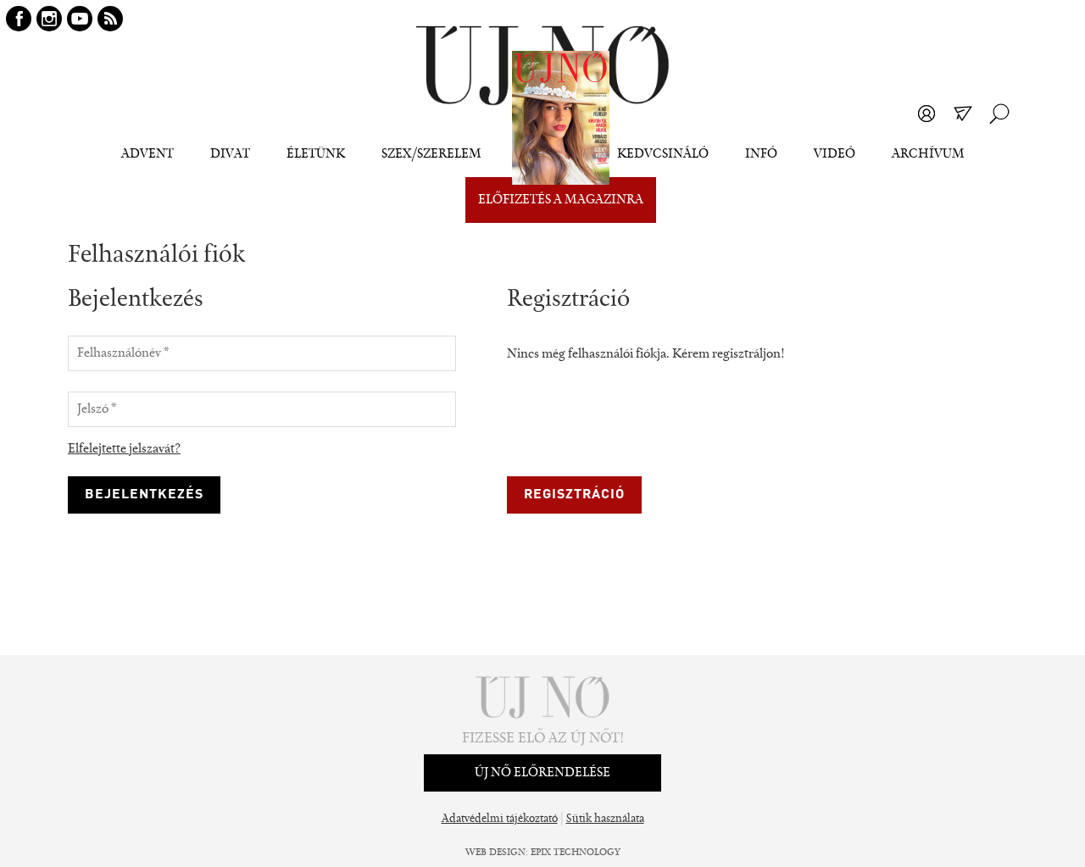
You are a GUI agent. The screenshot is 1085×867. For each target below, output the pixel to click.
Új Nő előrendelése (542, 773)
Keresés (999, 113)
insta (49, 18)
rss (110, 18)
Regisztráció (574, 495)
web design (495, 853)
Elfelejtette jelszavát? (124, 449)
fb (18, 18)
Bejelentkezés (926, 113)
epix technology (575, 853)
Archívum (928, 154)
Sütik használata (605, 819)
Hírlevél (963, 113)
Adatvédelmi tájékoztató (500, 819)
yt (79, 18)
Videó (834, 154)
